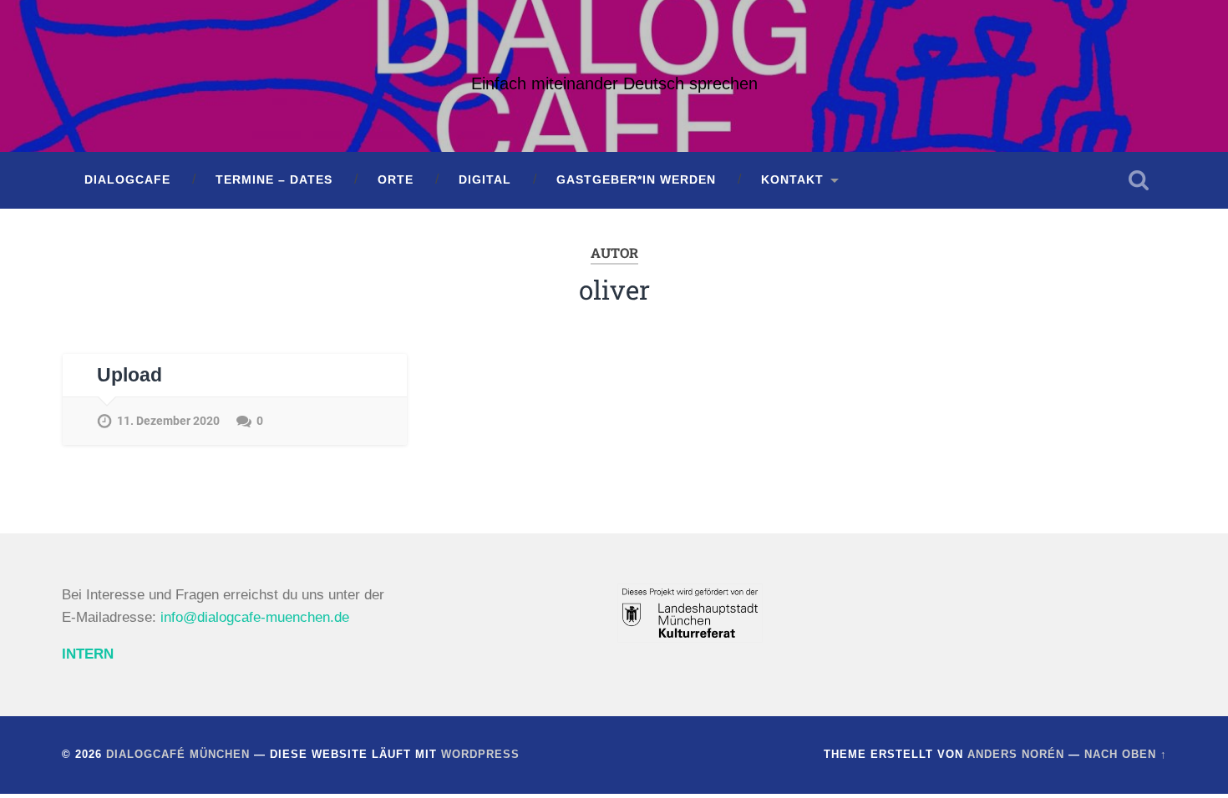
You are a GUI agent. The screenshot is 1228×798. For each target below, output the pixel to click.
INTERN (88, 654)
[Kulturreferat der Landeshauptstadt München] (690, 638)
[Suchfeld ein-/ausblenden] (1138, 180)
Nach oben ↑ (1125, 754)
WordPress (480, 754)
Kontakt (792, 180)
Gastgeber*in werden (636, 180)
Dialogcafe (127, 180)
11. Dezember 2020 (168, 421)
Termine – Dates (274, 180)
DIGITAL (485, 180)
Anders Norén (1015, 754)
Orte (396, 180)
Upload (129, 375)
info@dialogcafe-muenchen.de (254, 617)
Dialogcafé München (178, 754)
